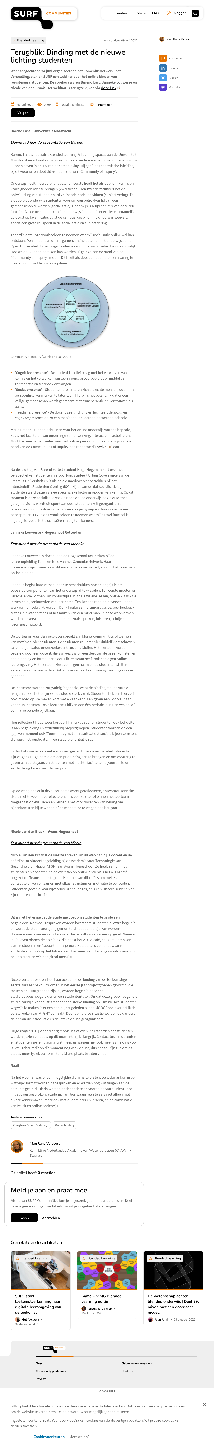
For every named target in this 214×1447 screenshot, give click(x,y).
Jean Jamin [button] (162, 1320)
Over (39, 1363)
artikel (102, 446)
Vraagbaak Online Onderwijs (30, 1125)
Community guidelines (51, 1371)
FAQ (155, 13)
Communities (117, 13)
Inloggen (24, 1217)
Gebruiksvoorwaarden (137, 1363)
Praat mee (105, 105)
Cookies (127, 1371)
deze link (108, 87)
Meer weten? (79, 1436)
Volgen (22, 113)
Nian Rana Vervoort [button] (45, 1143)
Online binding (64, 1125)
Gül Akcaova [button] (30, 1320)
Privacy (41, 1378)
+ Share (140, 13)
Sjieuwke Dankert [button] (100, 1309)
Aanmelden (51, 1218)
